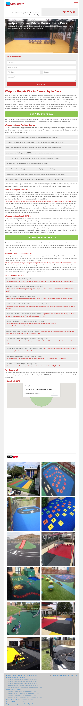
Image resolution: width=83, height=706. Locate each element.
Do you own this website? (32, 393)
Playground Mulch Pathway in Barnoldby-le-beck (23, 693)
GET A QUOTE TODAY (41, 114)
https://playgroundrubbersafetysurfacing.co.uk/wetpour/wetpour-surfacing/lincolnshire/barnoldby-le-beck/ (39, 281)
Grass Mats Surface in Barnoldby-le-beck (19, 700)
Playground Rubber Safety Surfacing (65, 675)
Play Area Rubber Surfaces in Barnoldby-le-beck (21, 675)
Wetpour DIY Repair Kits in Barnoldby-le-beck (22, 683)
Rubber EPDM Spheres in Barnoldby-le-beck (20, 702)
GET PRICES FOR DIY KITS (41, 237)
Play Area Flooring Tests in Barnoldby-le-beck (20, 704)
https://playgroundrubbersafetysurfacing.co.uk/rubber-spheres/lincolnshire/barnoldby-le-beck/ (36, 358)
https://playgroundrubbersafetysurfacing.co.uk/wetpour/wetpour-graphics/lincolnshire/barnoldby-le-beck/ (39, 298)
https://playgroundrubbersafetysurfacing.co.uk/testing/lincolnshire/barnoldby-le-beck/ (33, 366)
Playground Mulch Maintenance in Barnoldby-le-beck (25, 698)
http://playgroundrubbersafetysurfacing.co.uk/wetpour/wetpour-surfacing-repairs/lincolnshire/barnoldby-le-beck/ (40, 263)
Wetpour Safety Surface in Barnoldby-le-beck (22, 679)
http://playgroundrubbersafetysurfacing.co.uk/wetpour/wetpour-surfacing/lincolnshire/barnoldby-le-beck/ (38, 201)
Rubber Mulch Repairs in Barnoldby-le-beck (22, 695)
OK (54, 394)
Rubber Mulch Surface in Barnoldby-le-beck (22, 691)
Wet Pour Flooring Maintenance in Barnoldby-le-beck (25, 687)
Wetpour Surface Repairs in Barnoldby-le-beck (23, 681)
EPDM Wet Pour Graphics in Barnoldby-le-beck (23, 685)
